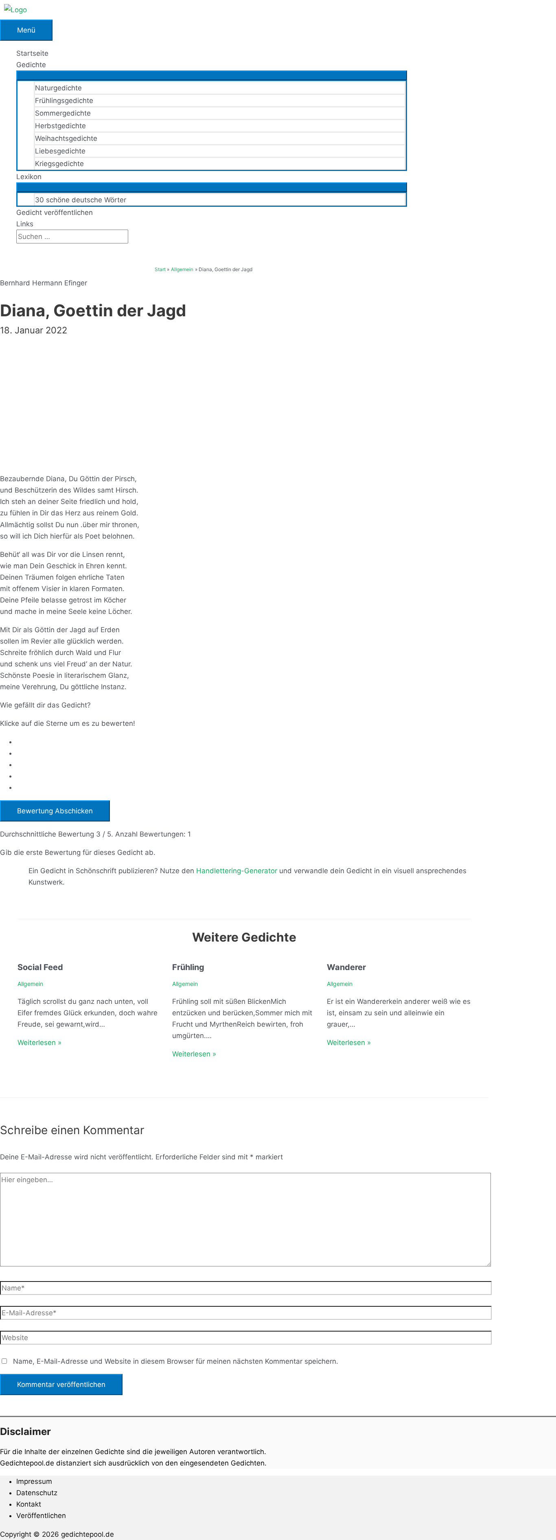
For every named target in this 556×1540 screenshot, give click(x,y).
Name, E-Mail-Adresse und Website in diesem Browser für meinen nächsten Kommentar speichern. (175, 1361)
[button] (19, 249)
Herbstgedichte (60, 126)
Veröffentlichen (41, 1516)
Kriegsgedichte (59, 164)
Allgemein (30, 983)
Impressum (34, 1481)
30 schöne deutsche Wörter (80, 200)
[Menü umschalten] (211, 75)
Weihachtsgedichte (66, 138)
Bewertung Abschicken (55, 811)
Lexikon (29, 177)
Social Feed (40, 967)
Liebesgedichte (60, 151)
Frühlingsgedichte (64, 100)
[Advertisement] (244, 398)
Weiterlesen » (39, 1042)
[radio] (252, 741)
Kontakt (28, 1504)
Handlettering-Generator (236, 871)
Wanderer (346, 967)
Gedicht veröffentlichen (54, 212)
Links (24, 224)
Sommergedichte (63, 113)
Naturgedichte (58, 88)
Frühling (188, 967)
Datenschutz (36, 1493)
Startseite (32, 53)
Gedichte (31, 65)
